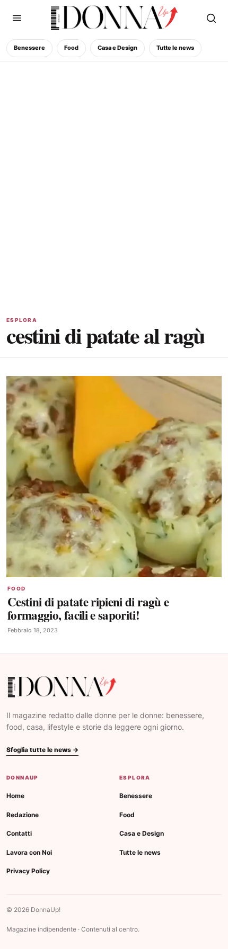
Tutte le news (175, 47)
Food (71, 47)
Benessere (29, 47)
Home (15, 796)
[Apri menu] (17, 18)
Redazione (22, 815)
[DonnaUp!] (114, 18)
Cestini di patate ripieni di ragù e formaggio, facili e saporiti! (88, 608)
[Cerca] (211, 18)
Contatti (19, 833)
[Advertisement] (114, 180)
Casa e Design (117, 47)
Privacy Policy (28, 871)
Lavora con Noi (29, 852)
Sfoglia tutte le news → (42, 750)
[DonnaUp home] (62, 687)
